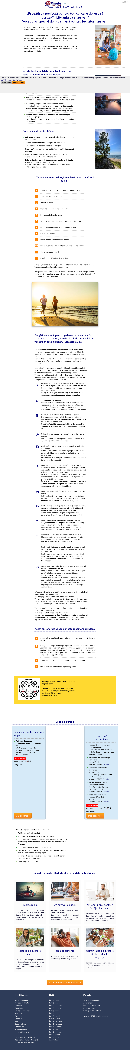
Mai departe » (23, 816)
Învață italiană (54, 1019)
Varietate (18, 1019)
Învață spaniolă (55, 1035)
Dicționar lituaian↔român (25, 1042)
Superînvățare (20, 1024)
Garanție (18, 1006)
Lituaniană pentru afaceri (25, 1037)
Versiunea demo (21, 1000)
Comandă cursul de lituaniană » (65, 982)
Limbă (56, 7)
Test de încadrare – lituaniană (26, 1040)
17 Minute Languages (91, 1000)
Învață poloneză (55, 1027)
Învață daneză (54, 1003)
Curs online (19, 1027)
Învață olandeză (55, 1024)
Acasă (50, 7)
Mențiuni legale (89, 1008)
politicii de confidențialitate (11, 80)
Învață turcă (54, 1037)
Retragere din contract (92, 1011)
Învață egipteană (55, 1006)
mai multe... (53, 1040)
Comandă (19, 1008)
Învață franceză (55, 1011)
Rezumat (18, 1013)
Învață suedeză (55, 1032)
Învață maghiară (55, 1021)
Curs (65, 7)
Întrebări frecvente (22, 1032)
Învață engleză (55, 1008)
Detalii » (106, 764)
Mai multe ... (75, 7)
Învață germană (55, 1013)
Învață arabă (54, 1000)
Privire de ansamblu (22, 1011)
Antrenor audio (21, 1029)
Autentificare (88, 1003)
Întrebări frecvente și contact (94, 1006)
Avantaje (18, 1016)
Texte (17, 1021)
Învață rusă (53, 1029)
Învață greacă (54, 1016)
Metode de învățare (22, 1003)
